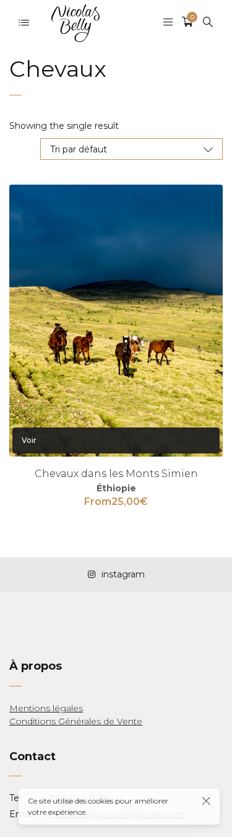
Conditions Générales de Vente (75, 721)
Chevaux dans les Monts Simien (116, 474)
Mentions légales (46, 708)
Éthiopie (116, 488)
